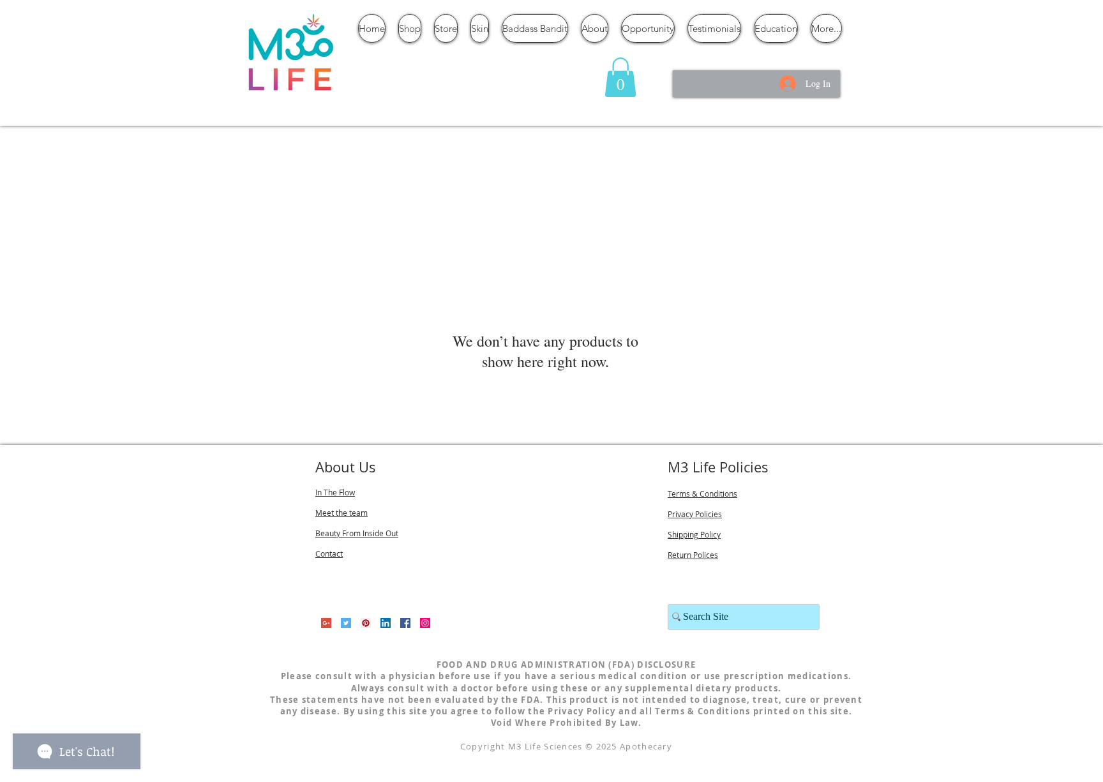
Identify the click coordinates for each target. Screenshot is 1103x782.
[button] (620, 77)
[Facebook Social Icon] (405, 623)
